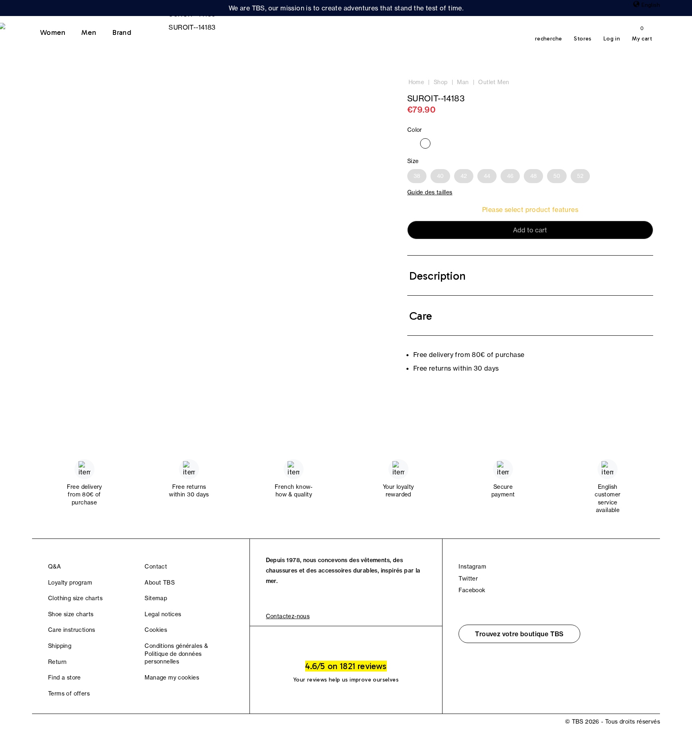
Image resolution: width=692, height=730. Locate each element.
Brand (121, 32)
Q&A (54, 566)
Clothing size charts (75, 598)
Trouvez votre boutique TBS (519, 634)
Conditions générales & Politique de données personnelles (176, 653)
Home (416, 82)
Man (463, 82)
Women (52, 32)
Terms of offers (69, 693)
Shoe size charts (70, 614)
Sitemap (156, 598)
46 (510, 176)
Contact (156, 566)
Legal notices (163, 614)
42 (464, 176)
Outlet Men (493, 82)
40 (440, 176)
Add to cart (530, 230)
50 (556, 176)
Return (57, 661)
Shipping (59, 645)
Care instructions (71, 629)
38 (417, 176)
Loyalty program (70, 582)
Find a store (64, 677)
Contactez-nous (288, 616)
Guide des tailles (430, 192)
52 (580, 176)
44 (487, 176)
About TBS (160, 582)
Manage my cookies (172, 677)
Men (88, 32)
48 (533, 176)
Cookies (156, 629)
